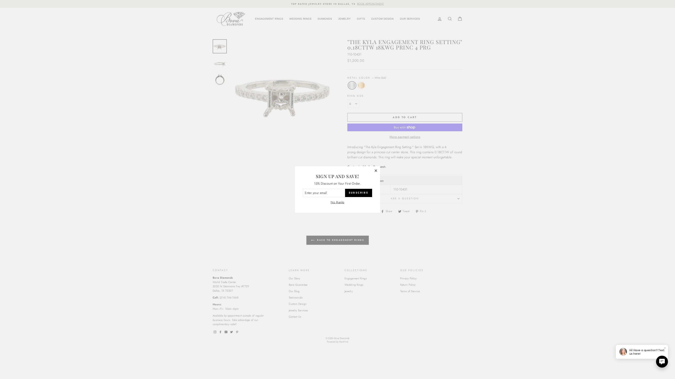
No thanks (337, 202)
